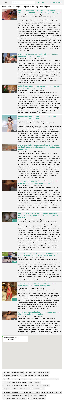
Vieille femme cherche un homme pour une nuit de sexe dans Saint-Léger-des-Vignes (38, 87)
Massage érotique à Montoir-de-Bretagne (14, 398)
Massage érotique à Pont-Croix (11, 382)
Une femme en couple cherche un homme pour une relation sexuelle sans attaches (39, 313)
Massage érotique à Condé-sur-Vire (38, 385)
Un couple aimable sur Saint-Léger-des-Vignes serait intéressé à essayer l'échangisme (37, 285)
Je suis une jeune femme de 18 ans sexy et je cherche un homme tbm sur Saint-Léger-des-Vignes (39, 11)
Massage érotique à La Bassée (31, 382)
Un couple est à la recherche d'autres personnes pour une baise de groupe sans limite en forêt (38, 254)
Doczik (4, 2)
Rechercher (40, 2)
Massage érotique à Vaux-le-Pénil (51, 392)
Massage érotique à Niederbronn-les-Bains (15, 395)
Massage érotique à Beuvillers (11, 392)
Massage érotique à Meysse (30, 379)
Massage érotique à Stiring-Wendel (38, 376)
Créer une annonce (55, 2)
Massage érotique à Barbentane (49, 379)
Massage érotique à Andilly (37, 389)
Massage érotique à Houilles (36, 398)
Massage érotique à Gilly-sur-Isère (12, 372)
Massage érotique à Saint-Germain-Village (15, 389)
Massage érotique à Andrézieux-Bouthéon (37, 372)
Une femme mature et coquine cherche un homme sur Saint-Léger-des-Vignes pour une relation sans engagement (39, 147)
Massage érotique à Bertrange (11, 379)
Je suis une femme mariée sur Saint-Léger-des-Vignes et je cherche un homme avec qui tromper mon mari (38, 215)
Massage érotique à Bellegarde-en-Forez (14, 385)
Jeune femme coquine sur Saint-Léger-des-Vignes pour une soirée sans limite (38, 117)
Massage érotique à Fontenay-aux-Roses (14, 376)
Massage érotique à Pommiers (31, 392)
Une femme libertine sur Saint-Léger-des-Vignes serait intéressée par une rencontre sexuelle (38, 182)
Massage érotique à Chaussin (38, 395)
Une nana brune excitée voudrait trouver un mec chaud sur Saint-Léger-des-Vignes (38, 55)
